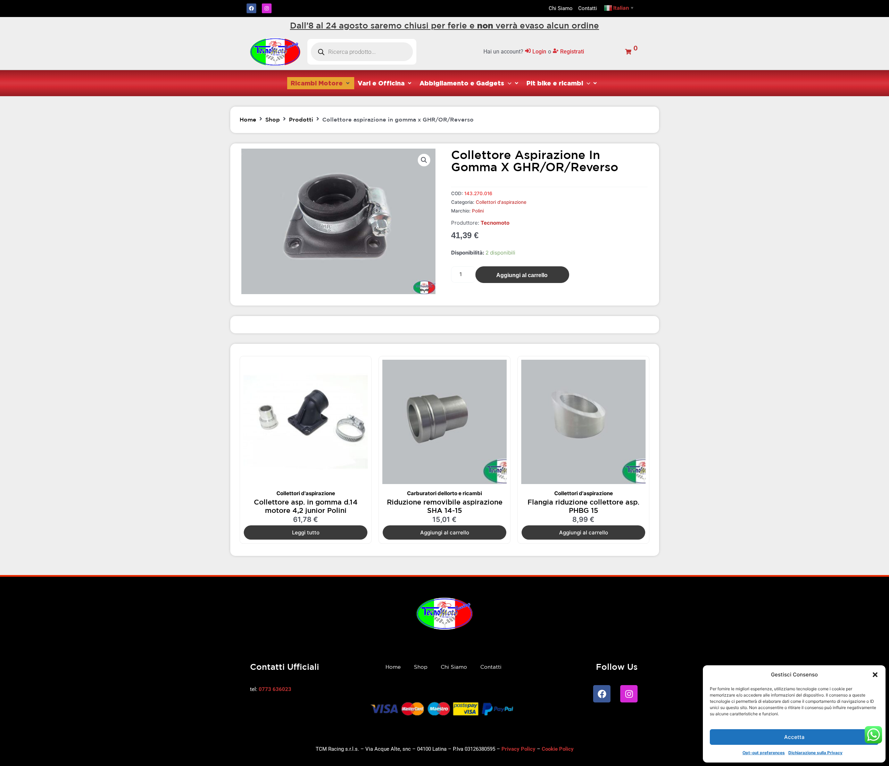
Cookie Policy (558, 749)
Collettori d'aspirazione (501, 202)
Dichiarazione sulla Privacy (815, 752)
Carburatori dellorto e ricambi (444, 493)
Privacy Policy (518, 749)
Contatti (490, 667)
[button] (875, 674)
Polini (478, 211)
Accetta (794, 737)
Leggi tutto (305, 532)
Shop (272, 119)
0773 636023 (275, 689)
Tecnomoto (495, 222)
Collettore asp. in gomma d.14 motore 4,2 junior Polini (306, 506)
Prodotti (301, 119)
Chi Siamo (454, 667)
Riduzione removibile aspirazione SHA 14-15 (444, 506)
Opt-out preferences (763, 752)
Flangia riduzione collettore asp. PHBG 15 (583, 506)
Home (248, 119)
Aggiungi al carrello (522, 275)
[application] (508, 83)
